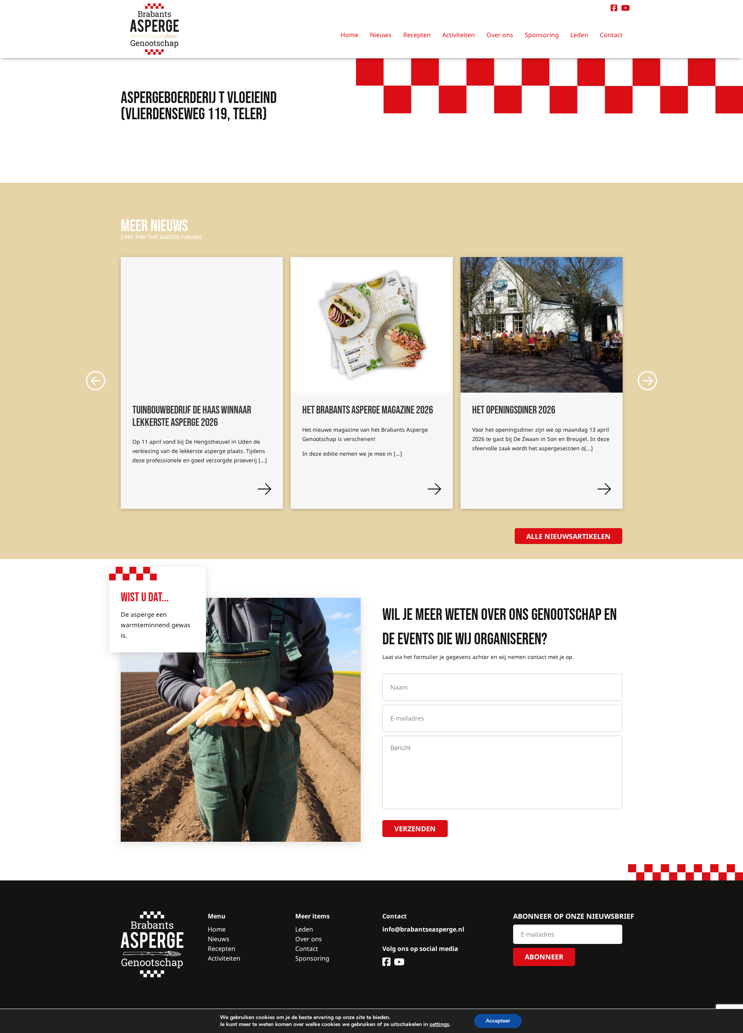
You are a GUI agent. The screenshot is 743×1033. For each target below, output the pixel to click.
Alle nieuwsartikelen (568, 536)
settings (439, 1024)
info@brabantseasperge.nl (423, 929)
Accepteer (498, 1020)
